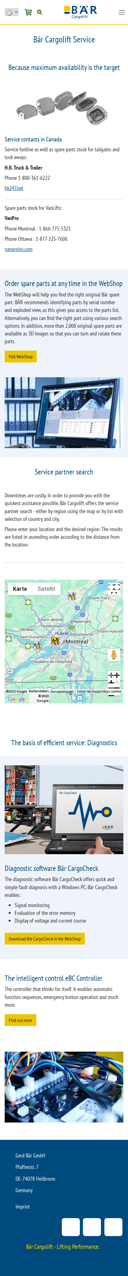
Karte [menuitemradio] (20, 589)
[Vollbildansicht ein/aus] (114, 589)
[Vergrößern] (114, 677)
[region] (64, 641)
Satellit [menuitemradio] (46, 589)
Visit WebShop (21, 356)
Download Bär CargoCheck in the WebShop (45, 939)
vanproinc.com (19, 249)
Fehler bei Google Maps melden (99, 691)
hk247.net (14, 188)
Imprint (23, 1206)
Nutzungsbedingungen (62, 692)
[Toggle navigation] (122, 12)
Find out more (20, 1020)
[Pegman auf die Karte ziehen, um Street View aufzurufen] (114, 655)
